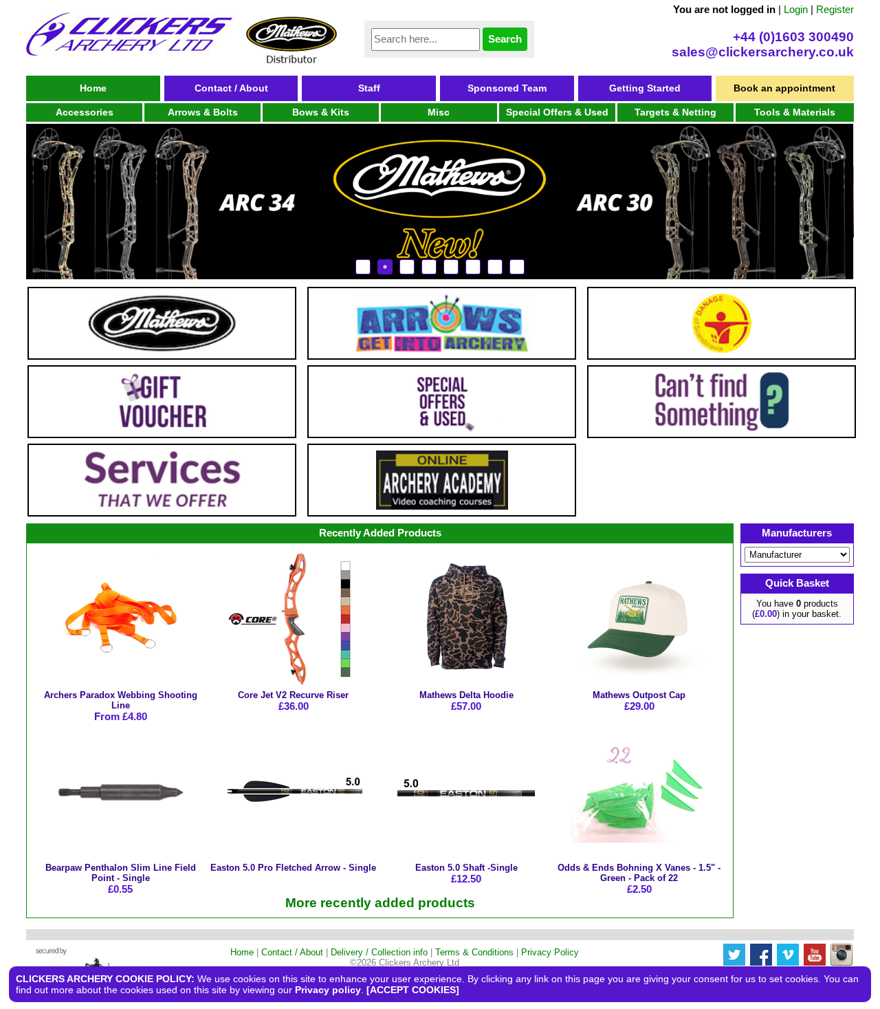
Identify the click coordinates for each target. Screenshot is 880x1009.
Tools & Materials (794, 112)
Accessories (84, 112)
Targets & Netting (675, 112)
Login (796, 9)
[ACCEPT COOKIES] (412, 989)
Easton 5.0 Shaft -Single (466, 867)
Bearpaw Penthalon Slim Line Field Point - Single (120, 872)
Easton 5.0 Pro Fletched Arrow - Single (293, 867)
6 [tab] (473, 267)
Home (93, 88)
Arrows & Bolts (203, 112)
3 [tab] (407, 267)
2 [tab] (385, 267)
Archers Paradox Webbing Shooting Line (120, 700)
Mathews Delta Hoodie (466, 695)
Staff (369, 88)
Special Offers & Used (557, 112)
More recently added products (380, 903)
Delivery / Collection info (379, 952)
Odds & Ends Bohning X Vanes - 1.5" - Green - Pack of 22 (639, 872)
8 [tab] (517, 267)
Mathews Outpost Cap (639, 695)
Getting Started (645, 88)
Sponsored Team (507, 88)
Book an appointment (784, 88)
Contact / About (231, 88)
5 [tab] (451, 267)
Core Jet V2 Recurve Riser (293, 695)
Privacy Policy (550, 952)
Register (835, 9)
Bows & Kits (320, 112)
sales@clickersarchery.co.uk (763, 52)
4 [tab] (429, 267)
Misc (439, 112)
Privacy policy (328, 989)
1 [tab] (363, 267)
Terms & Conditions (474, 952)
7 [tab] (495, 267)
